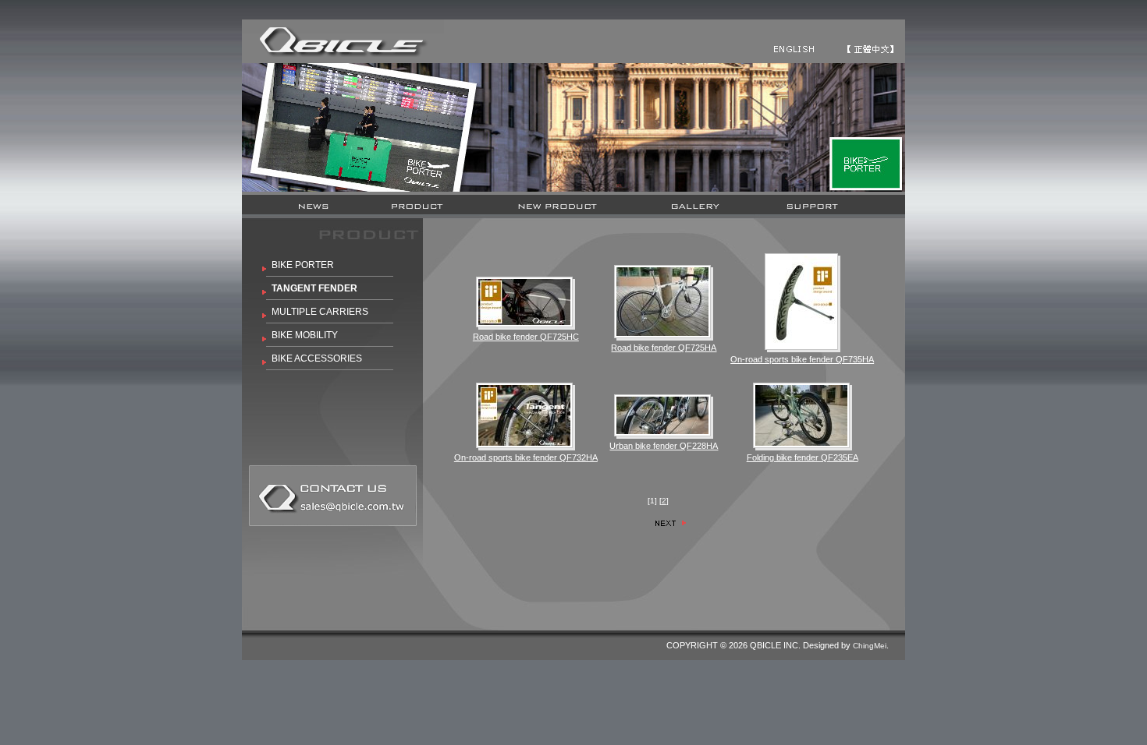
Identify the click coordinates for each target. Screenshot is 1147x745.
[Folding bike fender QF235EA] (801, 415)
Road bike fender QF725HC (526, 336)
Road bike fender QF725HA (663, 347)
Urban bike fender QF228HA (663, 445)
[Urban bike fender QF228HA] (662, 415)
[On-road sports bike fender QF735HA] (801, 302)
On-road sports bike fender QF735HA (802, 359)
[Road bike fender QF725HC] (524, 302)
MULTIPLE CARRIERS (320, 311)
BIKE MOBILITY (305, 335)
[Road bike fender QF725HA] (662, 301)
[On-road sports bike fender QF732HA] (524, 415)
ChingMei (869, 645)
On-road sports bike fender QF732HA (526, 457)
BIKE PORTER (303, 265)
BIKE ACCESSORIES (317, 358)
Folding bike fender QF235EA (802, 457)
